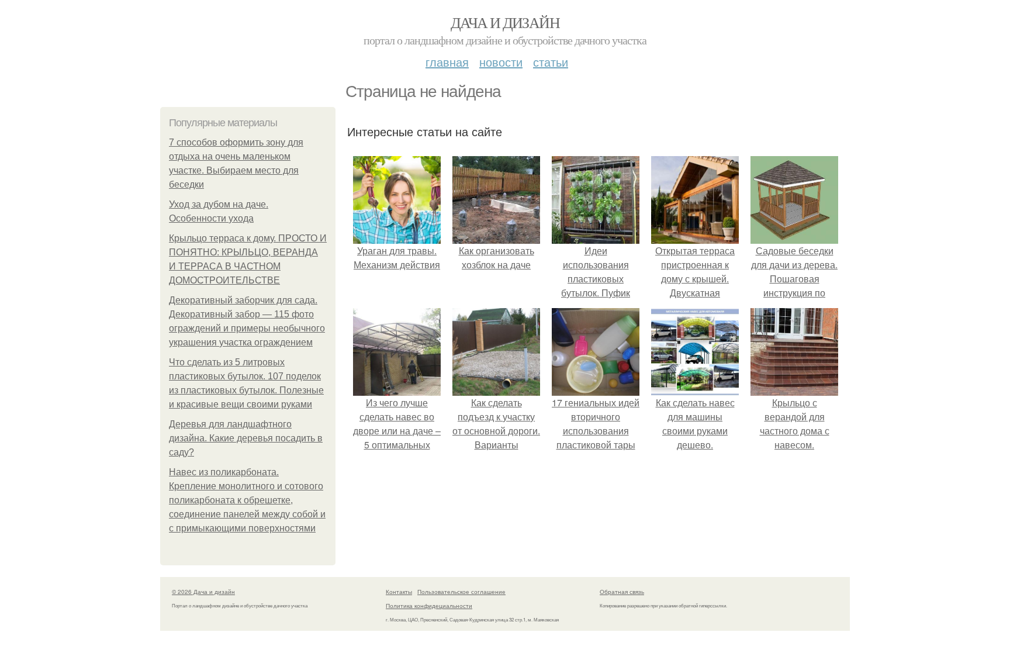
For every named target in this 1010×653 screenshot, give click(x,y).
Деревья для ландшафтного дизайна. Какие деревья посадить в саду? (246, 438)
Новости (501, 61)
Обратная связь (622, 592)
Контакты (399, 592)
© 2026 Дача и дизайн (203, 592)
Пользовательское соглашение (461, 592)
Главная (447, 61)
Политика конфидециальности (429, 606)
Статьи (550, 61)
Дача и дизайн (505, 22)
